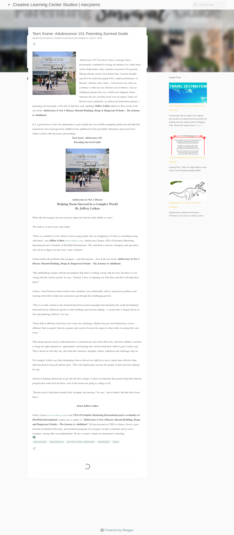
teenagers (103, 442)
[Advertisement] (87, 501)
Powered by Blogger (119, 530)
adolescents (57, 442)
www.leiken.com (74, 240)
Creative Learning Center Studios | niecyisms (56, 4)
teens (115, 442)
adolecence (40, 442)
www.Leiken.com (57, 415)
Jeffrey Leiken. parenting (80, 442)
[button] (34, 44)
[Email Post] (34, 438)
